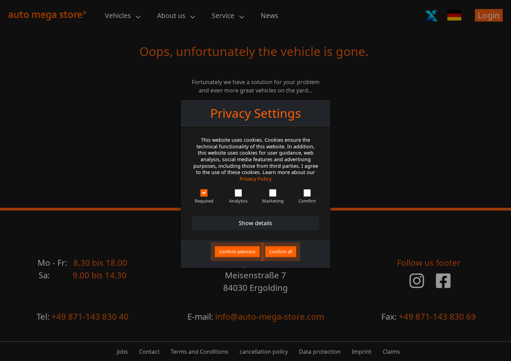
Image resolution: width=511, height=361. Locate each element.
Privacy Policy (255, 178)
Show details (255, 223)
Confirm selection (237, 251)
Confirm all (280, 251)
